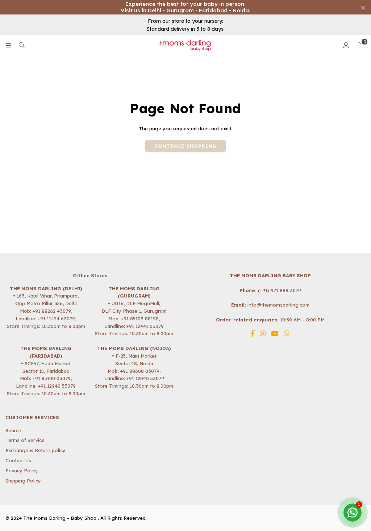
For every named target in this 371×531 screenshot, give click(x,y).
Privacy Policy (21, 470)
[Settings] (346, 45)
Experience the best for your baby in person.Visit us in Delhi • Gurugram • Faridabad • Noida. (185, 7)
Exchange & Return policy (35, 450)
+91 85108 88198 (140, 318)
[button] (359, 45)
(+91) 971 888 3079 (279, 290)
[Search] (21, 45)
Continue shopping (185, 146)
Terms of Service (25, 440)
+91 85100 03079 (52, 378)
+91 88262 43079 (52, 311)
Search (13, 430)
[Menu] (8, 45)
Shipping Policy (23, 481)
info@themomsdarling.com (278, 305)
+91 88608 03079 (139, 371)
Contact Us (18, 460)
